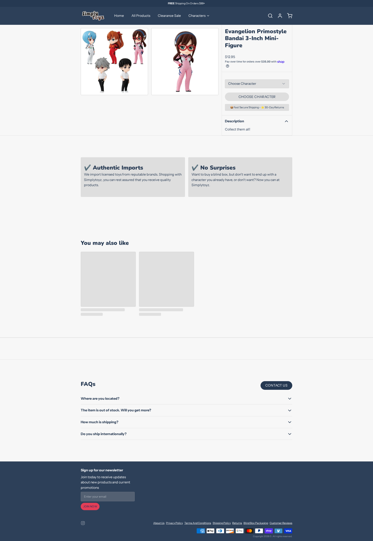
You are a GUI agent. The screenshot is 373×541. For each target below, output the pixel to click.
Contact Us (276, 385)
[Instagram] (83, 523)
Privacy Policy (174, 523)
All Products (140, 16)
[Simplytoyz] (94, 16)
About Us (158, 523)
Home (119, 16)
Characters (196, 16)
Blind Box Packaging (255, 523)
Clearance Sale (169, 16)
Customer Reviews (281, 523)
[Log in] (278, 15)
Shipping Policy (222, 523)
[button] (257, 97)
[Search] (269, 15)
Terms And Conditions (197, 523)
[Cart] (288, 15)
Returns (237, 523)
